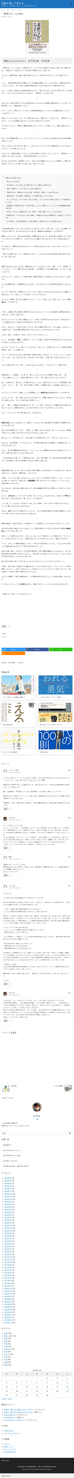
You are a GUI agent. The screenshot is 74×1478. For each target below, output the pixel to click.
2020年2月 (8, 1315)
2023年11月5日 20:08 (15, 888)
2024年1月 (8, 1191)
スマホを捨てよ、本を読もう (14, 1420)
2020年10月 (8, 1294)
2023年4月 (8, 1215)
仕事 (8, 10)
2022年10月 (8, 1231)
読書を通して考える (13, 3)
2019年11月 (8, 1322)
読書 (5, 1362)
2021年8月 (8, 1267)
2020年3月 (8, 1312)
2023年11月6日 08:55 (15, 859)
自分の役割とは (9, 1415)
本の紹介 (13, 663)
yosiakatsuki (36, 1469)
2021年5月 (8, 1275)
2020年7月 (8, 1302)
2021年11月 (8, 1259)
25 (67, 1391)
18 (67, 1387)
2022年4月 (8, 1246)
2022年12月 (8, 1225)
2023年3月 (8, 1217)
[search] (70, 1133)
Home (3, 10)
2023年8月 (8, 1204)
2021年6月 (8, 1273)
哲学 (5, 1341)
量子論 (6, 1365)
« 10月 (4, 1399)
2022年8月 (8, 1236)
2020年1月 (8, 1317)
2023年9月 (8, 1202)
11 (67, 1383)
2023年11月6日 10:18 (15, 995)
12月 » (9, 1399)
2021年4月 (8, 1278)
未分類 (6, 1346)
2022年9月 (8, 1233)
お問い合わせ (9, 1431)
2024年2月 (8, 1189)
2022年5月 (8, 1244)
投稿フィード (9, 1447)
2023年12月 (8, 1194)
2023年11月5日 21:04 (15, 820)
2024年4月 (8, 1183)
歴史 (5, 1352)
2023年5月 (8, 1212)
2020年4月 (8, 1309)
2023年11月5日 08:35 (15, 772)
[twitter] (37, 1119)
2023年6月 (8, 1209)
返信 (69, 770)
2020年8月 (8, 1299)
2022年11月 (8, 1228)
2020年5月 (8, 1307)
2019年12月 (8, 1320)
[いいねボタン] (4, 626)
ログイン (7, 1444)
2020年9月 (8, 1296)
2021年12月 (8, 1257)
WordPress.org (10, 1452)
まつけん (37, 1116)
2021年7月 (8, 1270)
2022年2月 (8, 1252)
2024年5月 (8, 1181)
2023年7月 (8, 1207)
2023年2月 (8, 1220)
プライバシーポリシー (12, 1433)
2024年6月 (8, 1178)
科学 (5, 1357)
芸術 (5, 1359)
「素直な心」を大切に (16, 10)
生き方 (21, 663)
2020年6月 (8, 1304)
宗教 (5, 1344)
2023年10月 (8, 1199)
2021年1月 (8, 1286)
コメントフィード (10, 1449)
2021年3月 (8, 1280)
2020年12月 (8, 1288)
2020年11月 (8, 1291)
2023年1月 (8, 1223)
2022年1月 (8, 1254)
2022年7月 (8, 1238)
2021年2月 (8, 1283)
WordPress (48, 1469)
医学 (5, 1338)
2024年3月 (8, 1186)
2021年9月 (8, 1265)
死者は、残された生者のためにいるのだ (18, 1409)
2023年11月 (8, 1196)
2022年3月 (8, 1249)
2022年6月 (8, 1241)
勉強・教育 (8, 1336)
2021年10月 (8, 1262)
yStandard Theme (27, 1469)
